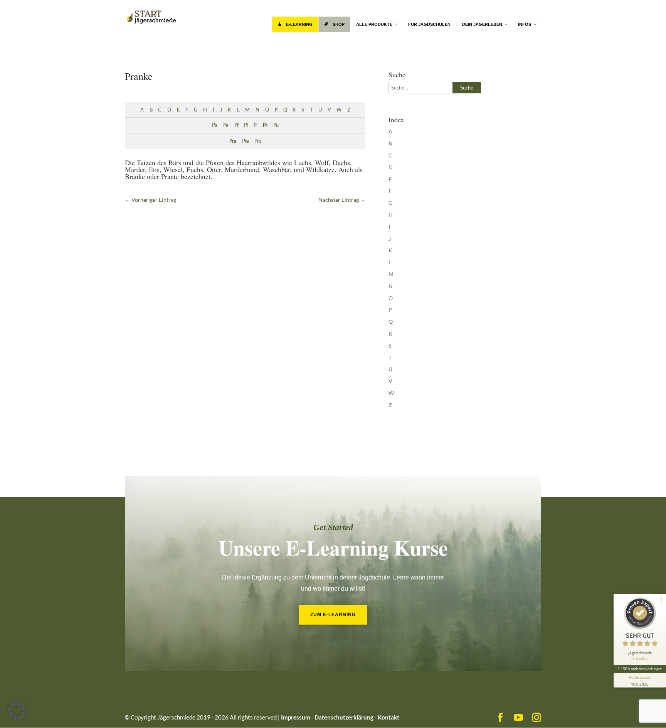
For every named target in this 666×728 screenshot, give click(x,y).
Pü (275, 125)
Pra (232, 141)
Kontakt (388, 717)
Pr (265, 125)
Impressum (295, 717)
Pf (236, 125)
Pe (225, 125)
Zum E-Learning (333, 614)
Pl (255, 125)
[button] (17, 711)
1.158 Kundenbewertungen (639, 668)
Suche (466, 87)
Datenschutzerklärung (343, 717)
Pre (245, 141)
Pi (245, 125)
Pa (214, 125)
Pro (257, 141)
